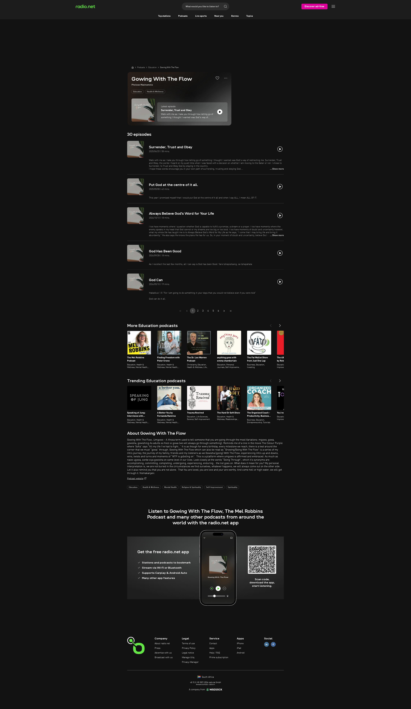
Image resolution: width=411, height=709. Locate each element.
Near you (218, 16)
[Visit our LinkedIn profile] (266, 644)
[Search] (225, 6)
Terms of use (188, 643)
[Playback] (219, 111)
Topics (249, 16)
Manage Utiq (188, 657)
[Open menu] (333, 6)
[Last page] (230, 311)
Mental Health (170, 487)
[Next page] (224, 311)
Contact (213, 643)
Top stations (164, 16)
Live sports (201, 16)
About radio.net (162, 643)
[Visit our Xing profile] (273, 644)
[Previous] (271, 324)
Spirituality (232, 487)
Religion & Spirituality (191, 487)
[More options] (225, 78)
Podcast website (135, 478)
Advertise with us (163, 653)
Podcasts (183, 16)
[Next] (280, 324)
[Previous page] (186, 311)
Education (137, 92)
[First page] (180, 311)
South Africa (207, 677)
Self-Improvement (214, 487)
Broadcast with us (164, 657)
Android (241, 653)
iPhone (240, 643)
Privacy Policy (188, 648)
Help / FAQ (214, 653)
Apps (211, 648)
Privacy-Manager (190, 662)
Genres (235, 16)
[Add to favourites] (217, 78)
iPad (239, 648)
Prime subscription (218, 657)
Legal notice (188, 653)
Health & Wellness (155, 92)
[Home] (132, 67)
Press (157, 648)
